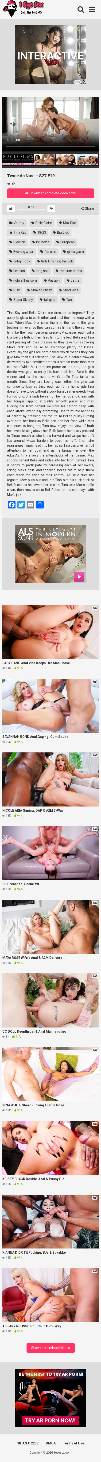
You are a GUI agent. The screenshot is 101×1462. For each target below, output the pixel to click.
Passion (53, 280)
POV (16, 290)
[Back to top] (92, 1452)
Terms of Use (73, 1443)
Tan (69, 300)
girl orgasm (75, 252)
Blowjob (19, 242)
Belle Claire (43, 223)
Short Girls (70, 290)
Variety (18, 223)
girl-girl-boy (21, 261)
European (67, 242)
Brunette (42, 242)
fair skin (50, 252)
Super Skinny (23, 300)
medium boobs (70, 271)
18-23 (41, 232)
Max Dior (69, 223)
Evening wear (23, 252)
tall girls (49, 300)
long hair (42, 271)
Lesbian (19, 271)
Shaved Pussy (41, 290)
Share (89, 208)
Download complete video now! (52, 193)
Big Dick (62, 232)
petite (74, 280)
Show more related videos (50, 1348)
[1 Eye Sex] (23, 9)
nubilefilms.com (25, 280)
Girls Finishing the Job (56, 261)
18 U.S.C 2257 (28, 1443)
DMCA (51, 1443)
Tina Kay (19, 232)
